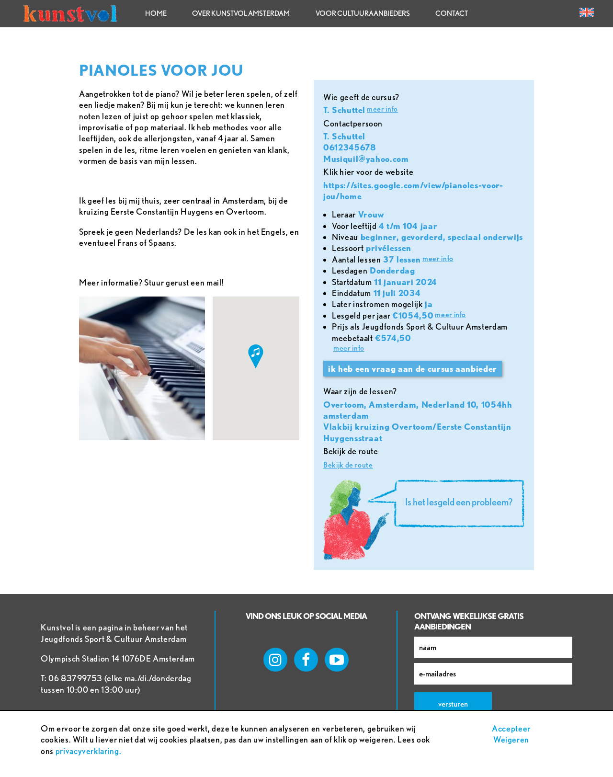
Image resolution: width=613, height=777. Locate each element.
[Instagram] (275, 660)
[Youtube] (337, 660)
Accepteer (511, 728)
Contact (451, 13)
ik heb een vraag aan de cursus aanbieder (412, 369)
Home (156, 13)
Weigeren (511, 739)
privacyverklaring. (89, 751)
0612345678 (349, 147)
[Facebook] (306, 660)
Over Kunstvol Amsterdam (241, 13)
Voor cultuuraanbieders (363, 13)
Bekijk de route (348, 464)
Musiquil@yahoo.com (366, 159)
